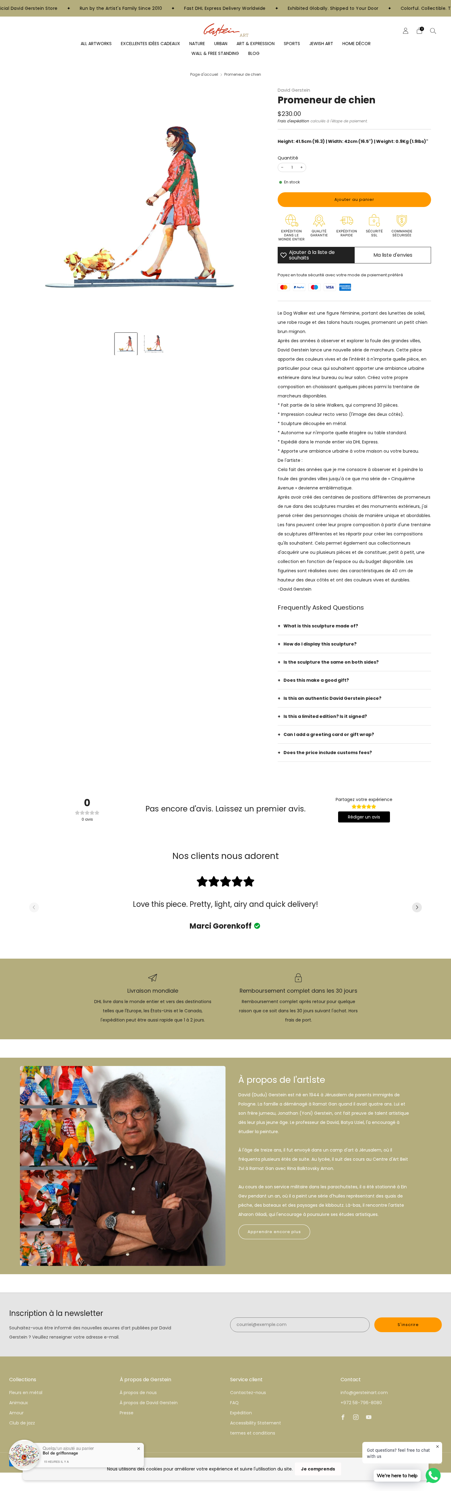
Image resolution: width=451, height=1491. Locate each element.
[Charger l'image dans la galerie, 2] (153, 343)
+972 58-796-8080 (361, 1403)
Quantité (288, 158)
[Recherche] (433, 31)
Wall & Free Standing (215, 53)
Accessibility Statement (255, 1423)
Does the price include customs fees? (327, 752)
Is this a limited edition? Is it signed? (325, 716)
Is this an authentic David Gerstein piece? (332, 698)
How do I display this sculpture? (320, 644)
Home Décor (356, 43)
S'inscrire (408, 1325)
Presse (126, 1413)
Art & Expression (256, 43)
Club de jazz (22, 1423)
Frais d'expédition (293, 121)
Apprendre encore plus (274, 1232)
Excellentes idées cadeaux (150, 43)
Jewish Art (321, 43)
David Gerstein (294, 90)
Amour (16, 1413)
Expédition (241, 1413)
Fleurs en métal (25, 1392)
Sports (292, 43)
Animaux (18, 1403)
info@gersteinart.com (364, 1392)
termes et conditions (252, 1433)
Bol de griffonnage (60, 1453)
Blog (254, 53)
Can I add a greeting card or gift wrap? (328, 734)
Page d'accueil (204, 74)
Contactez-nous (248, 1392)
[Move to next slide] (417, 907)
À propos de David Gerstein (149, 1403)
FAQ (234, 1403)
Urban (220, 43)
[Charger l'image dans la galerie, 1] (125, 343)
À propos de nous (138, 1392)
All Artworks (96, 43)
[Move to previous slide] (34, 907)
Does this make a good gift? (316, 680)
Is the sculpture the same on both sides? (331, 662)
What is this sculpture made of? (320, 626)
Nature (197, 43)
